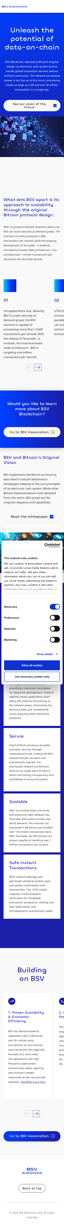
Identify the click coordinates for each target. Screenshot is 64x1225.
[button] (29, 367)
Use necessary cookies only (32, 676)
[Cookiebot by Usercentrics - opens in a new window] (45, 545)
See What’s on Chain (33, 1082)
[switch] (55, 617)
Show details (45, 654)
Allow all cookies (32, 665)
